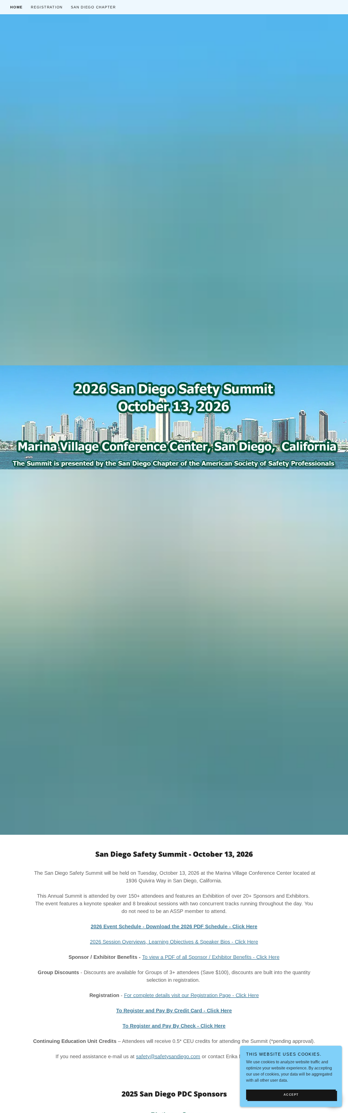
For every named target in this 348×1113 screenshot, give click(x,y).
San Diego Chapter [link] (93, 7)
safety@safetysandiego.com (168, 1056)
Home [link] (16, 7)
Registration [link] (47, 7)
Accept (291, 1094)
